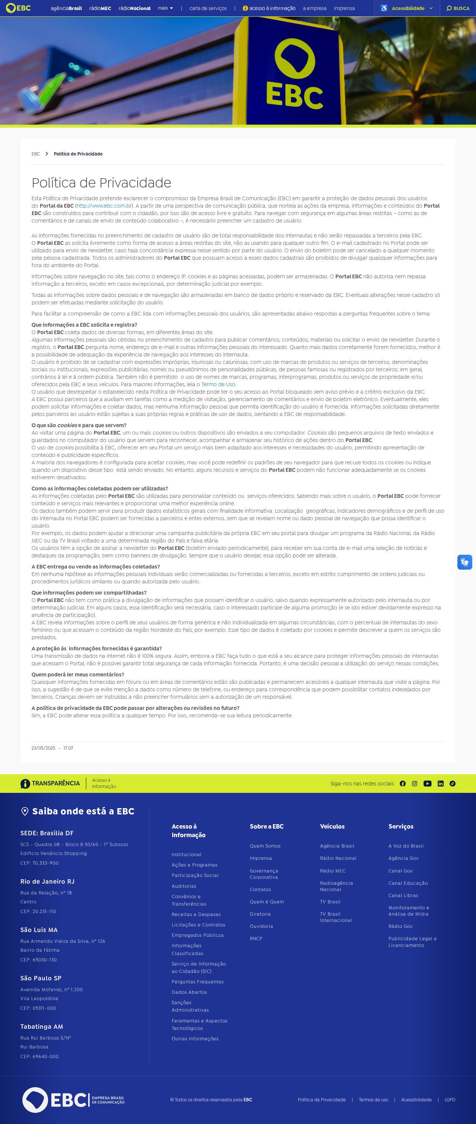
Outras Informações (195, 1039)
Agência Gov (404, 858)
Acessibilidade (416, 1100)
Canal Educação (408, 883)
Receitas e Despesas (196, 915)
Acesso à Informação (104, 783)
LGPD (450, 1100)
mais (163, 8)
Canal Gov (401, 871)
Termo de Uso (218, 384)
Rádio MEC (333, 871)
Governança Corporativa (264, 874)
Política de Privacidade (78, 154)
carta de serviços (208, 8)
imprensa (344, 8)
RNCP (256, 939)
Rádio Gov (401, 926)
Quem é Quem (267, 902)
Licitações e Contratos (198, 925)
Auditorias (184, 886)
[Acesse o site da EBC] (72, 1100)
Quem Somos (265, 846)
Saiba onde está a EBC (83, 811)
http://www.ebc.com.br (104, 205)
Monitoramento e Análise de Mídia (409, 911)
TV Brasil (330, 902)
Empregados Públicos (198, 935)
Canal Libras (403, 896)
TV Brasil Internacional (336, 917)
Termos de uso (373, 1100)
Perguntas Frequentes (198, 982)
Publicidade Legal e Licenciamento (413, 942)
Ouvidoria (261, 926)
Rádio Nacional (338, 858)
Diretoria (260, 914)
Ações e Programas (195, 865)
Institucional (187, 855)
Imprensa (261, 858)
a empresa (315, 8)
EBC (36, 154)
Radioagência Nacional (336, 886)
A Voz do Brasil (406, 846)
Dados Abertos (189, 992)
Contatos (260, 890)
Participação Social (195, 875)
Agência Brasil (337, 846)
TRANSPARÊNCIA (56, 783)
